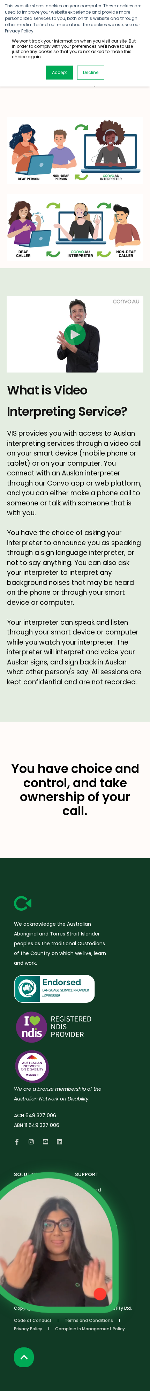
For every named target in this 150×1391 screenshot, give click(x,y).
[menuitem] (33, 1320)
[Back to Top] (24, 1357)
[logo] (22, 903)
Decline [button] (90, 72)
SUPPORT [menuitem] (86, 1175)
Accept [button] (59, 72)
